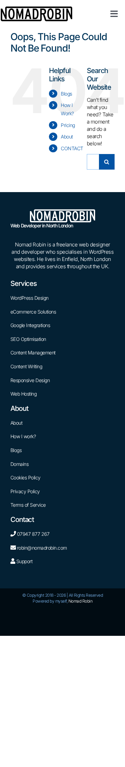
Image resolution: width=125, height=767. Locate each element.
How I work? (23, 436)
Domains (19, 464)
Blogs (66, 94)
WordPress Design (29, 298)
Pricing (68, 125)
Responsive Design (30, 380)
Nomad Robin (80, 601)
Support (23, 561)
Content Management (33, 352)
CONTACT (72, 148)
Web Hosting (23, 394)
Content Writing (26, 366)
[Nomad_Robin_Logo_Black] (36, 8)
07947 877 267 (33, 534)
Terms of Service (28, 505)
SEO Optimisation (28, 339)
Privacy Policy (25, 491)
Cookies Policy (25, 477)
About (67, 136)
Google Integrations (30, 325)
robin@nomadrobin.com (42, 548)
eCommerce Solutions (33, 312)
